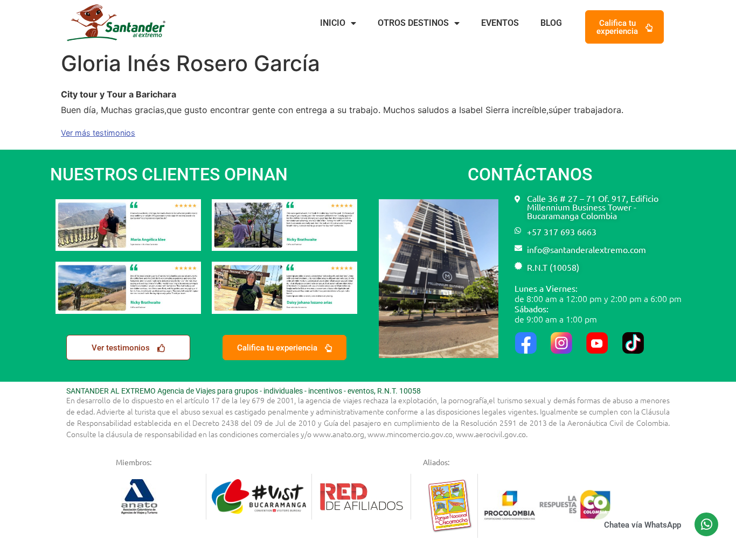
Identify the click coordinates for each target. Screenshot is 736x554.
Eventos (500, 23)
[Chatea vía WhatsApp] (706, 524)
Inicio (332, 23)
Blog (551, 23)
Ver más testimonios (98, 132)
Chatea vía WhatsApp (642, 525)
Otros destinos (413, 23)
